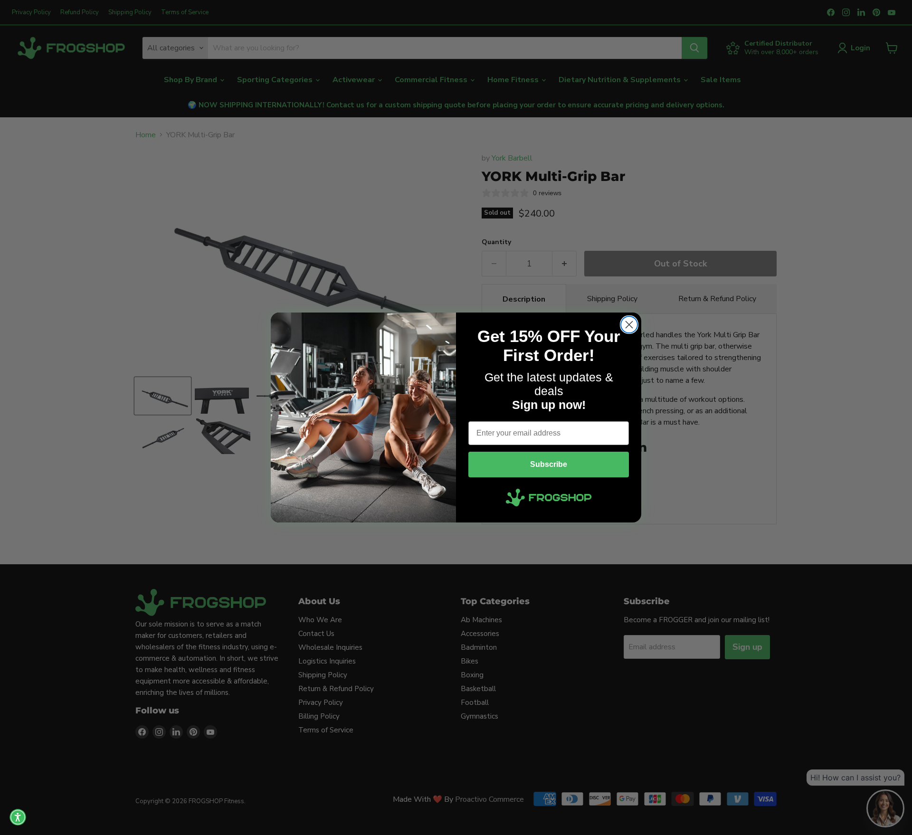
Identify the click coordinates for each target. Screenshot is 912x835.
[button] (18, 817)
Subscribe (548, 464)
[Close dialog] (629, 324)
